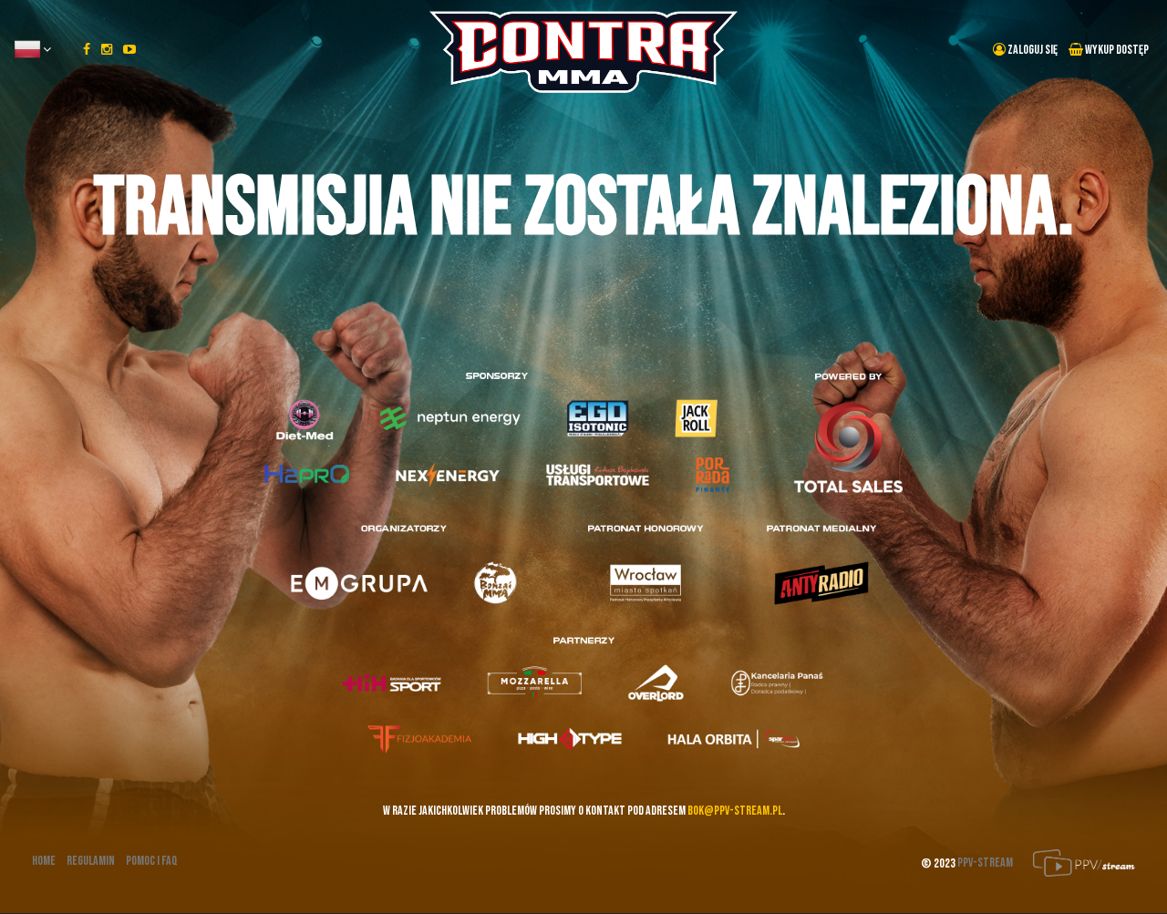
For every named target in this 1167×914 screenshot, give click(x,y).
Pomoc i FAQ (152, 860)
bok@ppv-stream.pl (734, 810)
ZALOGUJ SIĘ (1032, 49)
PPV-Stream (986, 862)
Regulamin (91, 860)
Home (44, 860)
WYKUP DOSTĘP (1116, 49)
